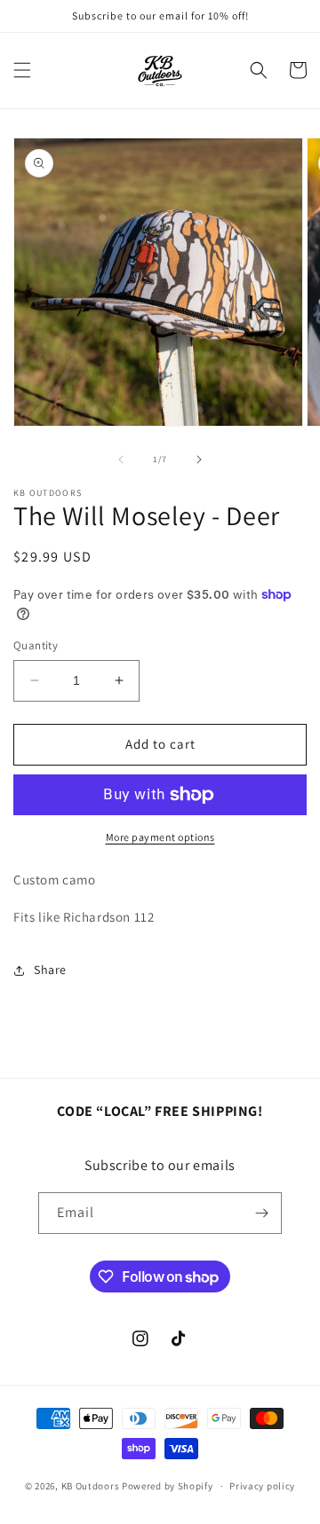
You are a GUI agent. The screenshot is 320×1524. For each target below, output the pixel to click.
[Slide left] (120, 459)
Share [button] (50, 970)
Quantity (35, 645)
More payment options (160, 837)
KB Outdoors (90, 1486)
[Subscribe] (261, 1213)
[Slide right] (199, 459)
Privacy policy (262, 1486)
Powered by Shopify (167, 1486)
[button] (22, 70)
